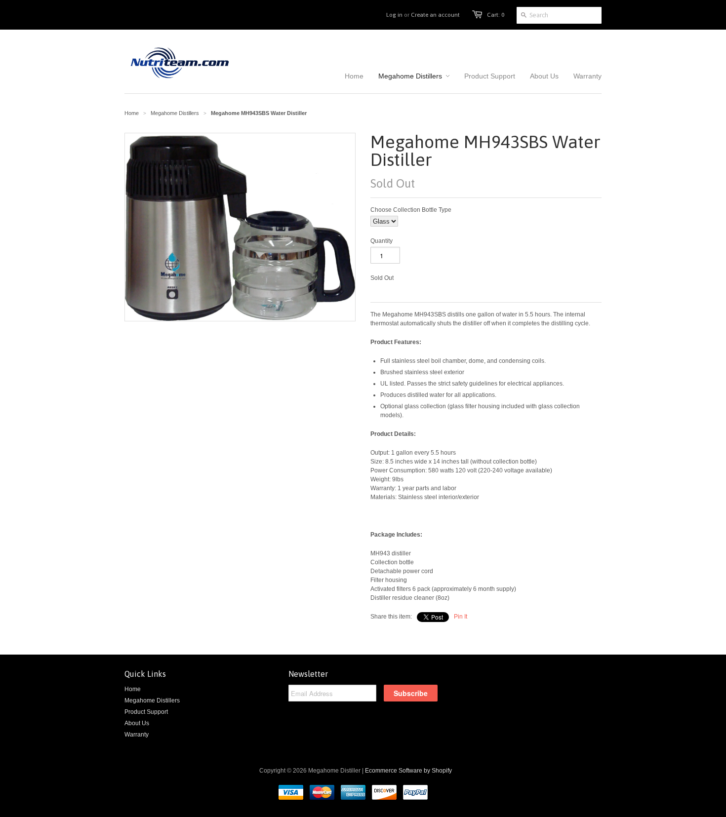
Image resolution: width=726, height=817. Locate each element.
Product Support (146, 711)
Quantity (381, 240)
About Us (136, 723)
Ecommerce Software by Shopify (408, 770)
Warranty (136, 734)
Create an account (435, 14)
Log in (394, 14)
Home (132, 689)
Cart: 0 (495, 14)
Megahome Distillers (175, 113)
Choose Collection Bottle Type (410, 209)
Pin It (460, 616)
